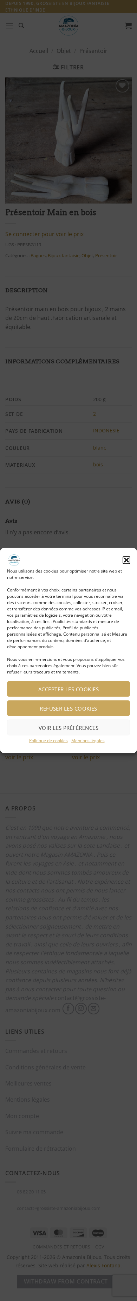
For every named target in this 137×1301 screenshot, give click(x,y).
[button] (126, 559)
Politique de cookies (48, 741)
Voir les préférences (68, 727)
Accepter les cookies (68, 688)
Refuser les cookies (68, 708)
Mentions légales (88, 741)
